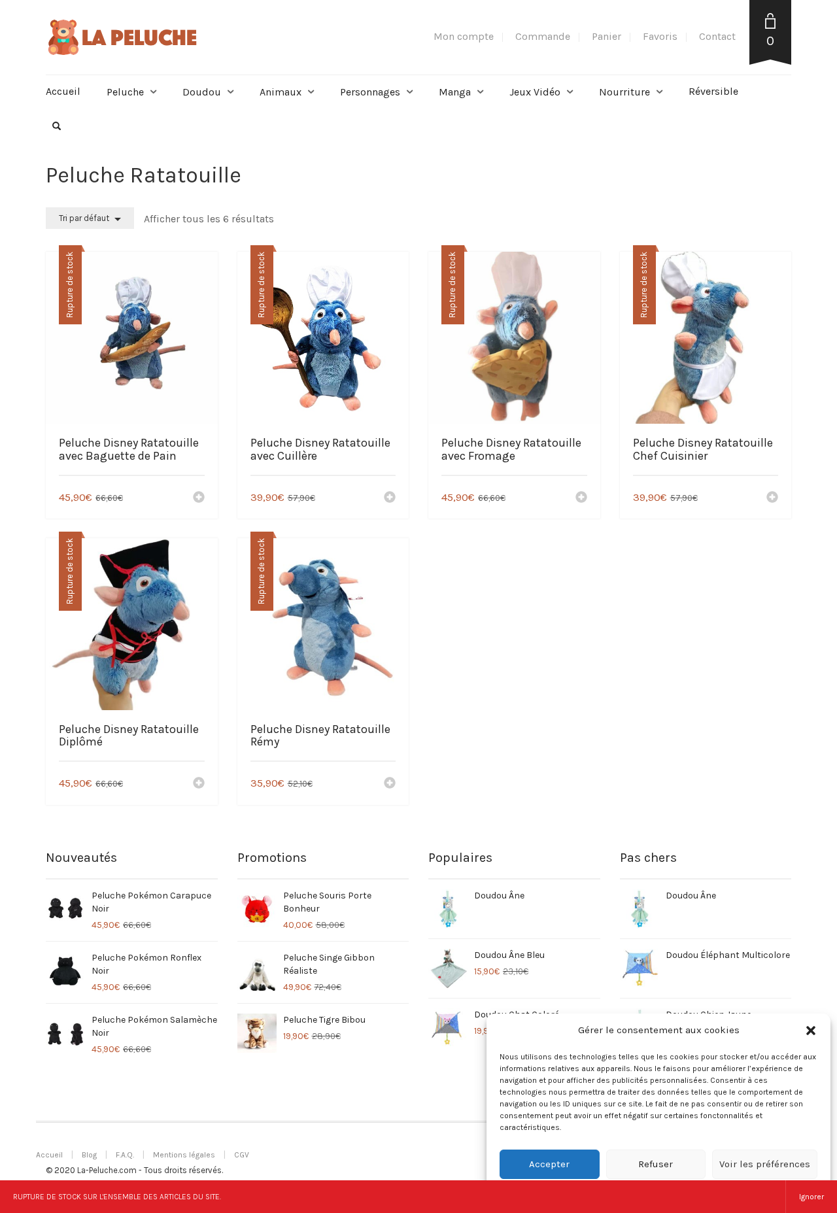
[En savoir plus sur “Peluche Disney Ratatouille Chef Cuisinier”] (772, 498)
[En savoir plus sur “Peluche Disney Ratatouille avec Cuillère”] (390, 498)
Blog (89, 1154)
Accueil (63, 91)
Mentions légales (184, 1154)
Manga (455, 92)
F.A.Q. (125, 1154)
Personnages (370, 92)
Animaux (280, 92)
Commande (542, 36)
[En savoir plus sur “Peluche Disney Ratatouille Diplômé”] (199, 784)
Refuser (655, 1164)
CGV (241, 1154)
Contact (717, 36)
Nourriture (624, 92)
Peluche (125, 92)
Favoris (660, 36)
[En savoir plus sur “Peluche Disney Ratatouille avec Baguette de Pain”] (199, 498)
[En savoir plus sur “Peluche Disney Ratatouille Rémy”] (390, 784)
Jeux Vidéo (534, 92)
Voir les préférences (764, 1164)
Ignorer (811, 1196)
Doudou (201, 92)
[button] (810, 1030)
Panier (606, 36)
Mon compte (464, 36)
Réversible (713, 91)
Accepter (549, 1164)
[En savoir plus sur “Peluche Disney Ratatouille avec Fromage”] (581, 498)
